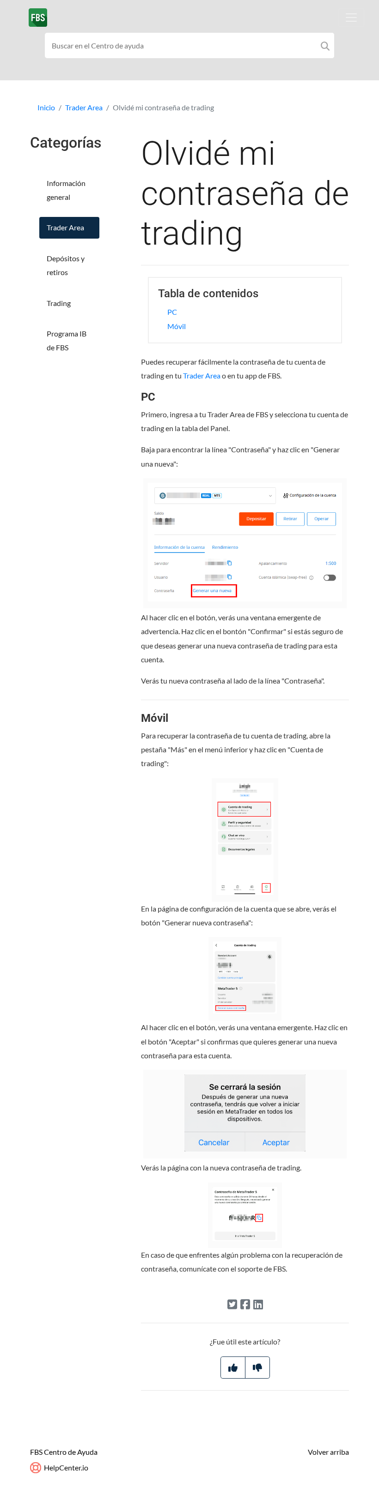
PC (172, 311)
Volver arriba (328, 1451)
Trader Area (84, 107)
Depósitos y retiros (66, 265)
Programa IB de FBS (66, 340)
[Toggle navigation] (351, 17)
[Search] (325, 45)
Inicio (46, 107)
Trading (59, 303)
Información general (66, 190)
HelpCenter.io (65, 1467)
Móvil (176, 326)
